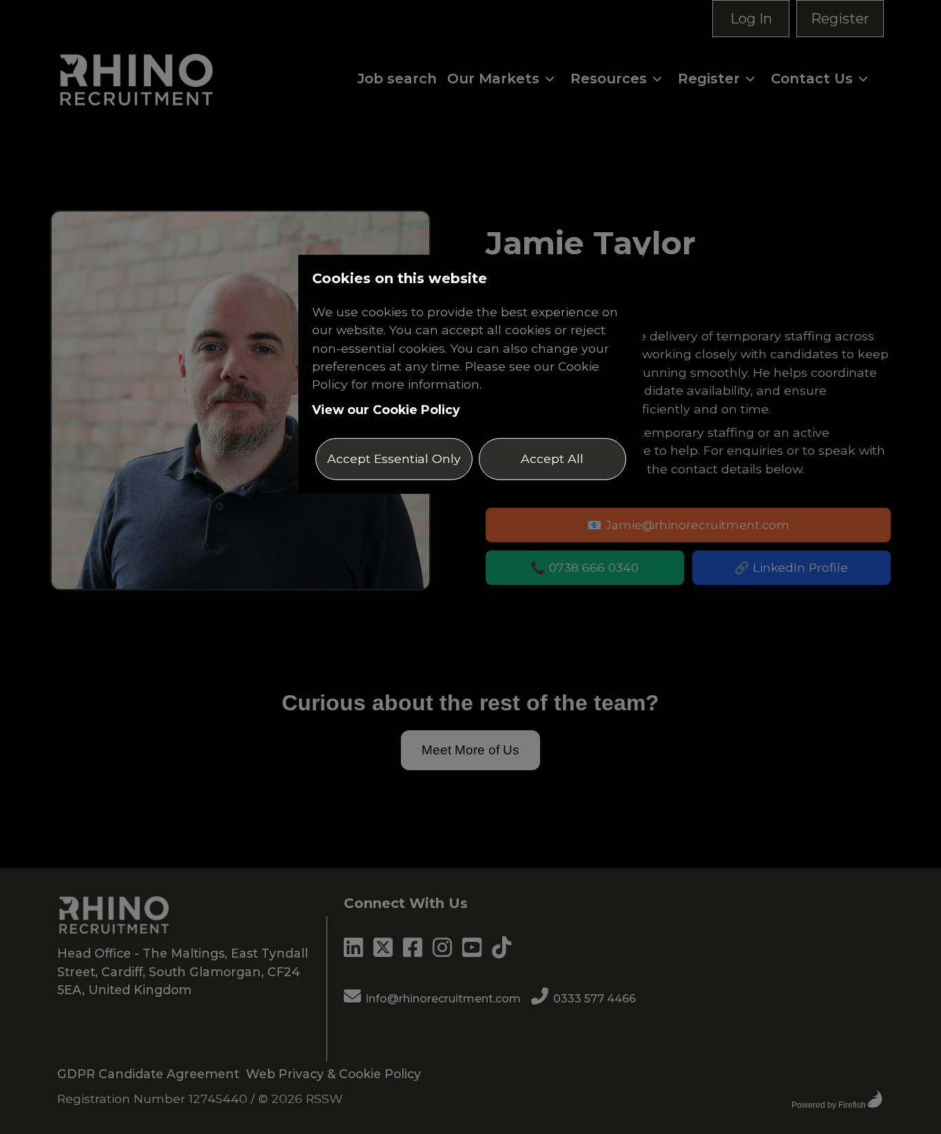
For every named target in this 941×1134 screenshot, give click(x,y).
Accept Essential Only (394, 458)
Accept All (552, 458)
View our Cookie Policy (386, 409)
